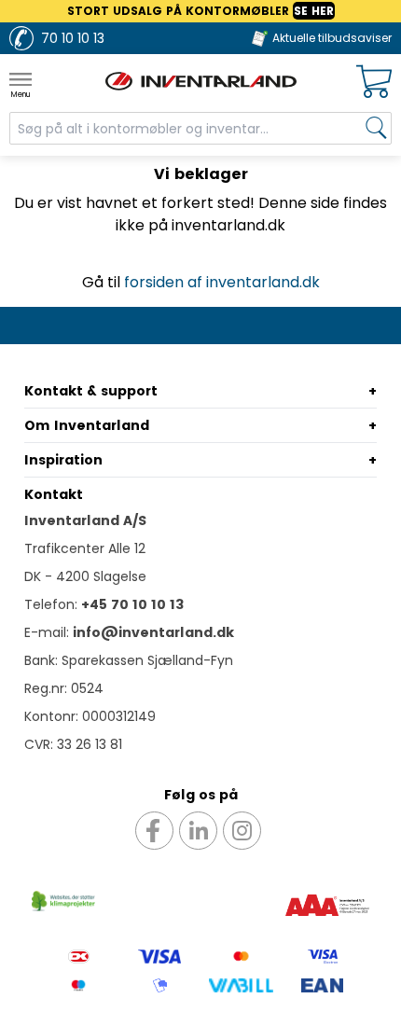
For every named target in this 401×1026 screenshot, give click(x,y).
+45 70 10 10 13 (132, 604)
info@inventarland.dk (153, 632)
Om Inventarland (86, 425)
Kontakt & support (91, 390)
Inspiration (63, 460)
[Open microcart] (374, 81)
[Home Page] (201, 81)
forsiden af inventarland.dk (222, 282)
